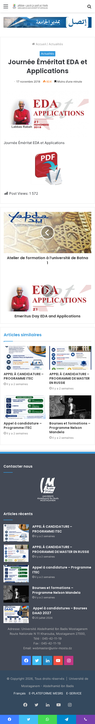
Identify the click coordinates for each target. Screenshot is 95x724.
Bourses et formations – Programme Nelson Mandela (69, 427)
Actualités (56, 44)
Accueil (40, 44)
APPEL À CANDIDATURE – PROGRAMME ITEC (24, 376)
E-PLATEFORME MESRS (46, 693)
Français (20, 693)
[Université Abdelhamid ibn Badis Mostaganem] (30, 6)
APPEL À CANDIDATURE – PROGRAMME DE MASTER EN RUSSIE (69, 378)
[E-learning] (47, 22)
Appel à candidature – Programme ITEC (23, 425)
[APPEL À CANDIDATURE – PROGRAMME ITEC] (25, 358)
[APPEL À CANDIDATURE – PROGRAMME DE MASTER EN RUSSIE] (70, 358)
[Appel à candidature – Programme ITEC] (25, 407)
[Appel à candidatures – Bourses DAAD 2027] (16, 614)
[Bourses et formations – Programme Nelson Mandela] (70, 407)
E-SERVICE (74, 693)
